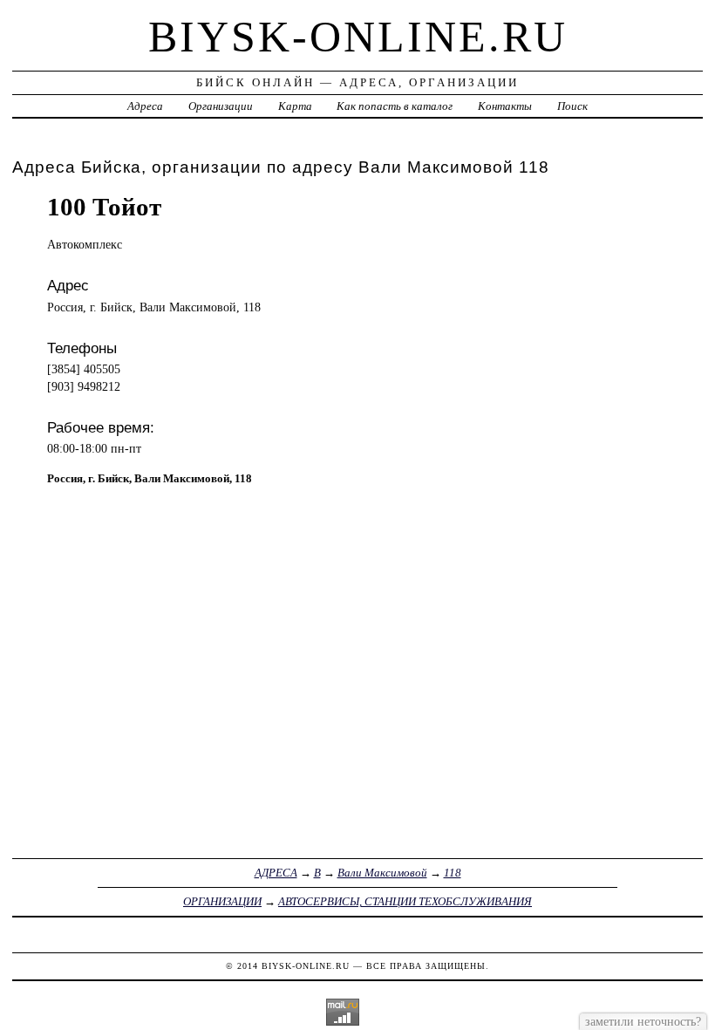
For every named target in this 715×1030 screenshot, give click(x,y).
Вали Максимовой (382, 872)
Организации (220, 106)
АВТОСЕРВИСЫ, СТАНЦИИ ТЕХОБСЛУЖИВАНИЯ (405, 901)
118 (452, 872)
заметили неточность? (643, 1021)
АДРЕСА (276, 872)
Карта (295, 106)
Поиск (572, 106)
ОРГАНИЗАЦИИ (222, 901)
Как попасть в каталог (395, 106)
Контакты (505, 106)
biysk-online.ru (358, 36)
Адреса (145, 106)
